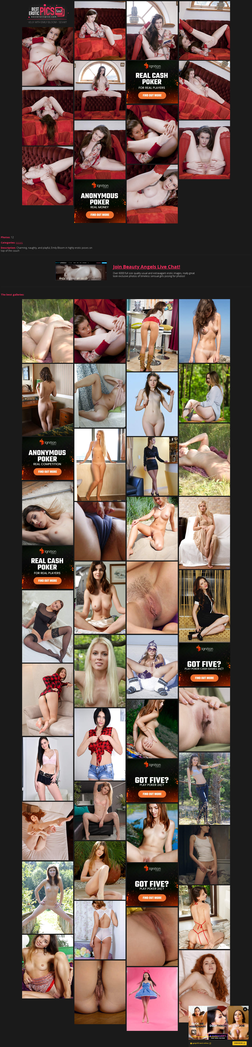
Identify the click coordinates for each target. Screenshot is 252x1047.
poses (19, 242)
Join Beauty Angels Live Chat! (146, 266)
